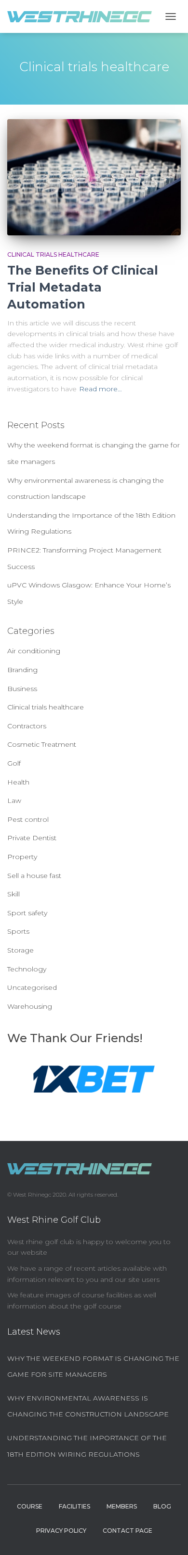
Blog (162, 1506)
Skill (13, 894)
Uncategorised (32, 987)
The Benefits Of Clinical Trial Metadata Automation (82, 287)
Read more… (100, 389)
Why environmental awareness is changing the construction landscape (88, 1406)
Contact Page (127, 1530)
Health (18, 782)
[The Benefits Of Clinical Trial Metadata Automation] (94, 177)
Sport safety (27, 912)
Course (29, 1506)
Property (22, 856)
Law (14, 800)
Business (22, 688)
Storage (20, 950)
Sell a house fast (34, 875)
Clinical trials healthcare (53, 254)
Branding (22, 669)
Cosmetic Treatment (41, 744)
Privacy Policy (61, 1530)
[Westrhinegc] (83, 16)
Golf (14, 763)
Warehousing (29, 1006)
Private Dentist (31, 837)
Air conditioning (33, 651)
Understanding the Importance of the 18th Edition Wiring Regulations (87, 1446)
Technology (26, 969)
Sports (18, 931)
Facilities (74, 1506)
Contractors (26, 726)
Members (122, 1506)
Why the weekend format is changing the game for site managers (93, 1366)
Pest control (28, 819)
